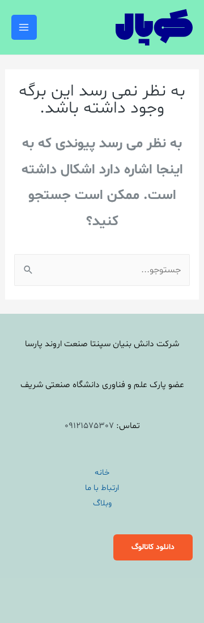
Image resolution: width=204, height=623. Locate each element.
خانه (102, 472)
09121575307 (89, 426)
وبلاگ (102, 503)
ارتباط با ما (102, 487)
